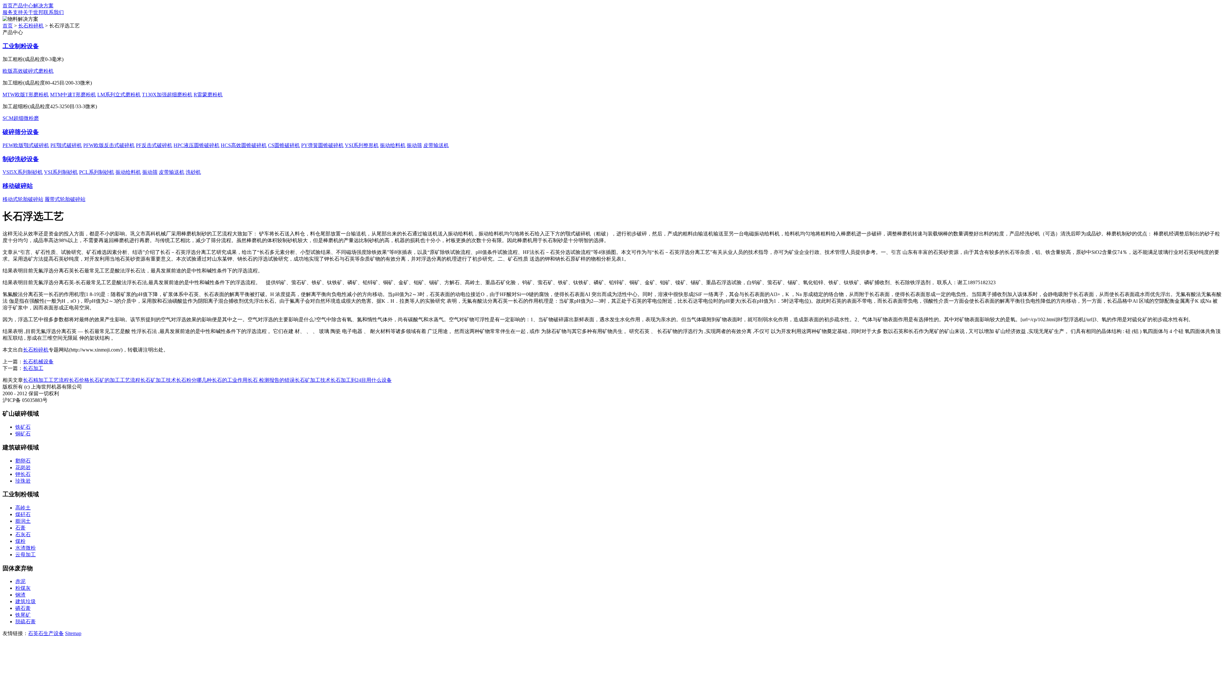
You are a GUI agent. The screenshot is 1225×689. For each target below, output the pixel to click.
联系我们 (53, 12)
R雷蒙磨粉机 (208, 94)
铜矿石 (23, 433)
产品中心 (23, 5)
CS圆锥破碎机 (284, 145)
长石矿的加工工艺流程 (114, 380)
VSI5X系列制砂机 (23, 172)
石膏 (20, 527)
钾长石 (23, 474)
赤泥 (20, 581)
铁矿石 (23, 427)
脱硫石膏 (25, 621)
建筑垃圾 (25, 601)
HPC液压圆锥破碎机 (196, 145)
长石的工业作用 (230, 380)
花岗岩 (23, 467)
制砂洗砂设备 (21, 159)
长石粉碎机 (31, 25)
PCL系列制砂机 (96, 172)
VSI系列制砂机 (61, 172)
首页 (8, 5)
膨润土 (23, 521)
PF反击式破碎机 (154, 145)
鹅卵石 (23, 460)
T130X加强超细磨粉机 (167, 94)
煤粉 (20, 541)
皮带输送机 (436, 145)
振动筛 (414, 145)
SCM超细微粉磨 (21, 118)
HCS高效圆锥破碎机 (244, 145)
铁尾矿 (23, 615)
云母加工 (25, 554)
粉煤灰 (23, 588)
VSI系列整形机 (362, 145)
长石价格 (79, 380)
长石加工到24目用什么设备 (361, 380)
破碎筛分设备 (21, 132)
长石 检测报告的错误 (271, 380)
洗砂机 (193, 172)
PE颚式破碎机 (66, 145)
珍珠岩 (23, 481)
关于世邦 (33, 12)
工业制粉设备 (21, 46)
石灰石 (23, 534)
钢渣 (20, 594)
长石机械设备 (38, 361)
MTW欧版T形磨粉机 (26, 94)
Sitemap (73, 633)
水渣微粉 (25, 548)
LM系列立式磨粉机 (119, 94)
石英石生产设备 (46, 633)
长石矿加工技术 (158, 380)
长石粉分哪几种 (194, 380)
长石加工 (33, 368)
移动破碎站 (18, 185)
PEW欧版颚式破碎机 (26, 145)
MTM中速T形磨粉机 (73, 94)
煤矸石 (23, 514)
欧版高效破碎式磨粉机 (28, 71)
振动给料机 (392, 145)
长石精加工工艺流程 (46, 380)
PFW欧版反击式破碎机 (109, 145)
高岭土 (23, 507)
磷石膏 (23, 608)
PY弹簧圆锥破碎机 (322, 145)
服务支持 (13, 12)
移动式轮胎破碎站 (23, 199)
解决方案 (43, 5)
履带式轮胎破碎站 (65, 199)
